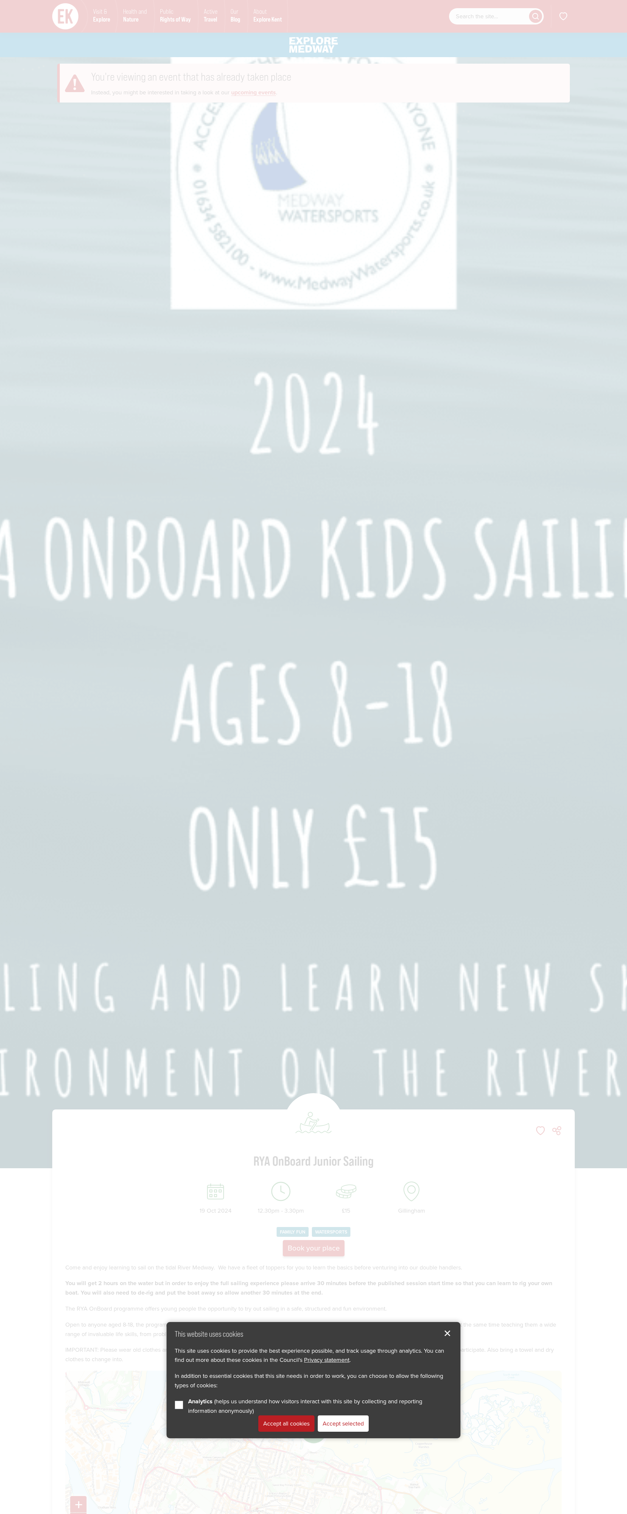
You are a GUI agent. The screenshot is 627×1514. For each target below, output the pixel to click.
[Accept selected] (447, 1333)
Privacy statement (326, 1360)
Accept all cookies (286, 1423)
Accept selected (343, 1423)
